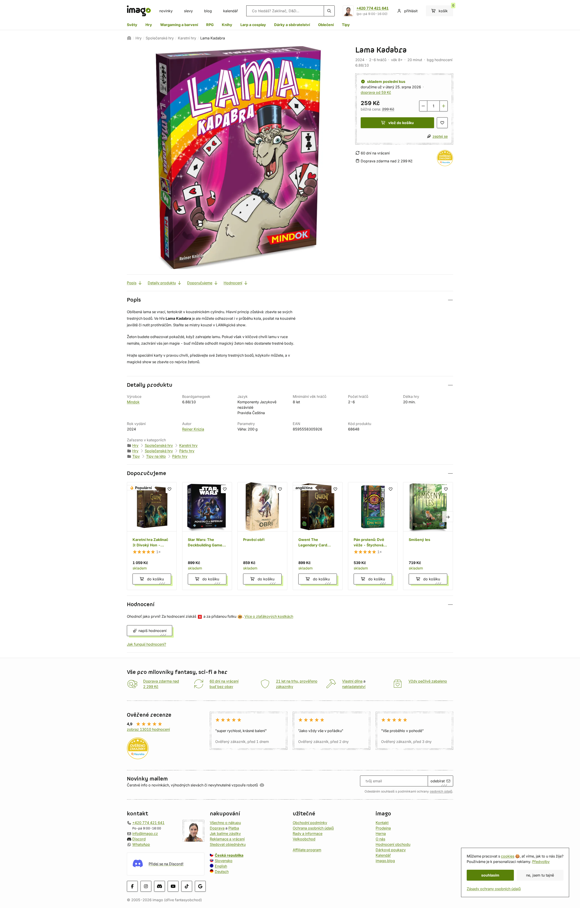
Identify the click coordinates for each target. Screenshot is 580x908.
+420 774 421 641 (372, 8)
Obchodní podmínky (310, 822)
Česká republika (229, 855)
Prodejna (383, 828)
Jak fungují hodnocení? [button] (146, 644)
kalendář (230, 11)
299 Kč (388, 109)
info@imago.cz (145, 833)
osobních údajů (441, 791)
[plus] (444, 106)
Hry (148, 24)
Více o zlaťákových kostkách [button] (268, 616)
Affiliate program (307, 850)
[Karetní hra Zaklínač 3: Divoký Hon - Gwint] (151, 536)
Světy (132, 24)
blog (208, 11)
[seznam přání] (442, 122)
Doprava (217, 828)
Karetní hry (187, 38)
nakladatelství (353, 686)
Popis (131, 283)
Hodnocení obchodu (393, 844)
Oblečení (326, 24)
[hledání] (329, 10)
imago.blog (385, 860)
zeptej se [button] (440, 136)
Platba (233, 828)
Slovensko (223, 860)
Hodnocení (233, 283)
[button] (290, 300)
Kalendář (383, 855)
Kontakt (382, 822)
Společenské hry (160, 38)
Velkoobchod (304, 839)
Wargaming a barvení (179, 24)
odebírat (437, 781)
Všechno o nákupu (225, 822)
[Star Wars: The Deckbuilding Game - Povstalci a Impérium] (207, 536)
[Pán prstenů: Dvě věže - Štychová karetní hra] (373, 536)
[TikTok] (186, 886)
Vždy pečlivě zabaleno (427, 681)
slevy (188, 11)
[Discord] (159, 886)
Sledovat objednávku (228, 844)
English (221, 866)
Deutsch (222, 871)
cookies (507, 856)
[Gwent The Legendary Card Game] (317, 536)
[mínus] (423, 106)
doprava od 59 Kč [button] (376, 92)
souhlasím (490, 875)
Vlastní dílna (352, 681)
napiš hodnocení (152, 630)
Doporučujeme (199, 283)
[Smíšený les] (428, 536)
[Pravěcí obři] (262, 536)
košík (446, 9)
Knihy (227, 24)
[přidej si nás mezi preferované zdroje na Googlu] (200, 886)
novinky (166, 11)
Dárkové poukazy (391, 850)
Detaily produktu (162, 283)
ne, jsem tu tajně (540, 875)
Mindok (133, 402)
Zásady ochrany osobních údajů (494, 888)
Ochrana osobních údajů (313, 828)
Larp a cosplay (253, 24)
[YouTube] (173, 886)
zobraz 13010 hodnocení (148, 729)
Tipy (346, 24)
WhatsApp (141, 844)
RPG (210, 24)
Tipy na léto (156, 456)
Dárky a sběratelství (292, 24)
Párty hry (186, 451)
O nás (380, 839)
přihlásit (411, 11)
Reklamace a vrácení (227, 839)
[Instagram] (145, 886)
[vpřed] (447, 516)
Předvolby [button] (541, 861)
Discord (139, 839)
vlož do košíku (401, 122)
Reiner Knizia (193, 429)
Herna (381, 833)
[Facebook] (132, 886)
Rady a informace (307, 833)
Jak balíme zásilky (225, 833)
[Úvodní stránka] (129, 38)
